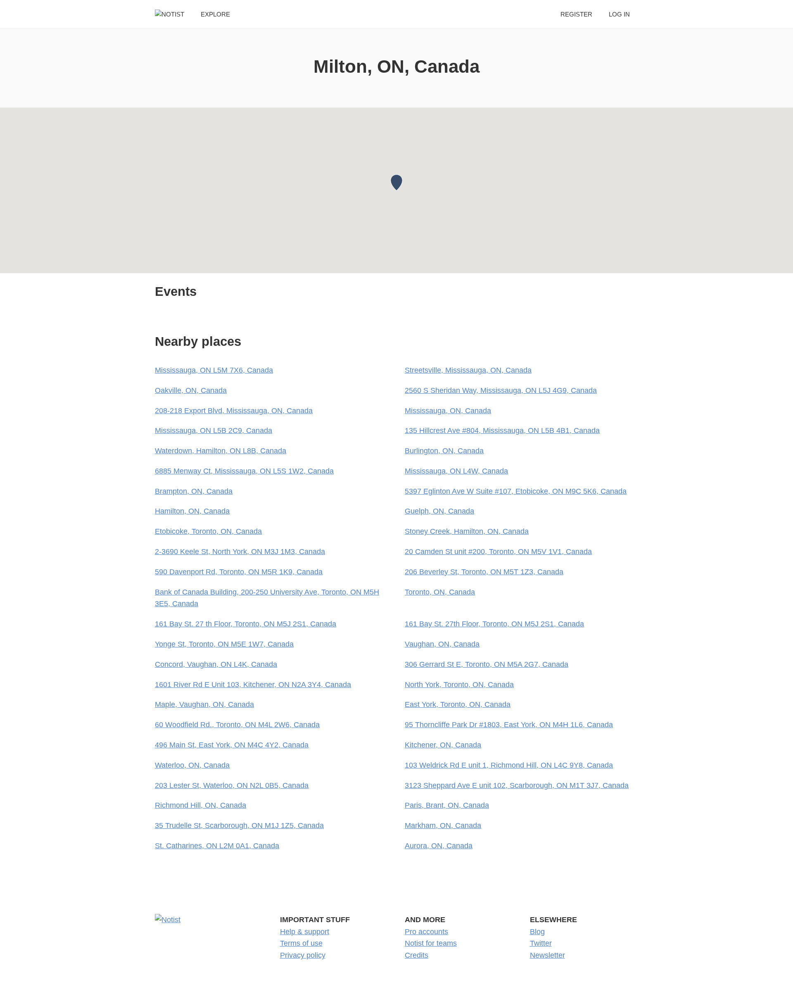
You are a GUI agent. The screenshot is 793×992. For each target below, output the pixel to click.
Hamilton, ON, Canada (192, 511)
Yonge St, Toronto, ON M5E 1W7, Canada (224, 644)
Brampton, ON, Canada (194, 491)
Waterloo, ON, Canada (192, 765)
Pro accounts (426, 932)
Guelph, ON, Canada (439, 511)
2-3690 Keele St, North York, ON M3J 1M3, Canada (240, 551)
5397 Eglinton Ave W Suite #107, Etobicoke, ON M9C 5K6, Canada (516, 491)
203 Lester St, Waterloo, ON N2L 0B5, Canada (232, 785)
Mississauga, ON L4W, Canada (456, 471)
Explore (215, 14)
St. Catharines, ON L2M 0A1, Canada (217, 846)
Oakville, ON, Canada (191, 390)
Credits (416, 955)
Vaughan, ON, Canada (442, 644)
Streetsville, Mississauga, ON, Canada (468, 370)
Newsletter (547, 955)
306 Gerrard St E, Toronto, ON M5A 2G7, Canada (486, 664)
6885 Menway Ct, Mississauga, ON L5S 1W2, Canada (244, 471)
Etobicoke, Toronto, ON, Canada (208, 531)
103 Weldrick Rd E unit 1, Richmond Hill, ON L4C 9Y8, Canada (509, 765)
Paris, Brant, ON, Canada (447, 805)
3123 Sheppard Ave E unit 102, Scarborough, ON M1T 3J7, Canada (517, 785)
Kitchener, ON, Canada (443, 745)
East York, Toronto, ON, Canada (457, 704)
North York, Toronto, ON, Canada (459, 684)
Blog (537, 932)
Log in (619, 14)
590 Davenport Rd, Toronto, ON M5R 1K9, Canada (239, 572)
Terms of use (301, 943)
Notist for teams (431, 943)
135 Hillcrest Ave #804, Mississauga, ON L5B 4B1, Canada (502, 430)
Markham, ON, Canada (443, 825)
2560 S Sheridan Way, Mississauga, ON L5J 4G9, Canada (501, 390)
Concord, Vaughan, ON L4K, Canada (216, 664)
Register (576, 14)
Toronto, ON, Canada (440, 592)
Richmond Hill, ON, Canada (200, 805)
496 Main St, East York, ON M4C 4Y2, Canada (232, 745)
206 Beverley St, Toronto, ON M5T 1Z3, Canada (484, 572)
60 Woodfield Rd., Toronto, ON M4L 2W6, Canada (237, 725)
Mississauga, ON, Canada (448, 411)
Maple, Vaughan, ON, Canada (204, 704)
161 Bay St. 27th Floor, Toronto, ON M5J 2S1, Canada (494, 624)
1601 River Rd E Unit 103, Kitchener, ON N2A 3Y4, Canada (253, 684)
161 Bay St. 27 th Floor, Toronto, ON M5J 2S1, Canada (245, 624)
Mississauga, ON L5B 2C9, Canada (213, 430)
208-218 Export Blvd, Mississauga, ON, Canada (234, 411)
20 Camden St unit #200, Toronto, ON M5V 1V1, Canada (498, 551)
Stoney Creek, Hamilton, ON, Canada (467, 531)
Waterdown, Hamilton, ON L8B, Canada (220, 451)
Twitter (541, 943)
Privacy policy (302, 955)
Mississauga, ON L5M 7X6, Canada (214, 370)
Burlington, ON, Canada (444, 451)
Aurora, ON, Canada (438, 846)
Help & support (304, 932)
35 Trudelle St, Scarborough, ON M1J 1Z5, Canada (239, 825)
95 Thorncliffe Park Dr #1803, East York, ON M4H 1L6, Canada (509, 725)
